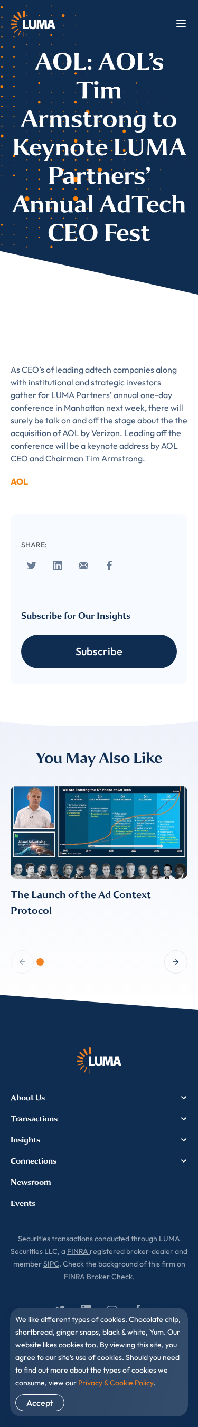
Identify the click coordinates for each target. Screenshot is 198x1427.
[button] (175, 962)
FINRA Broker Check (98, 1276)
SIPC (51, 1264)
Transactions (34, 1118)
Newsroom (31, 1182)
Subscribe (99, 651)
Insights (25, 1140)
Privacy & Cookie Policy (115, 1382)
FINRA (78, 1251)
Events (23, 1203)
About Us (28, 1097)
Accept (39, 1402)
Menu (181, 23)
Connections (33, 1161)
